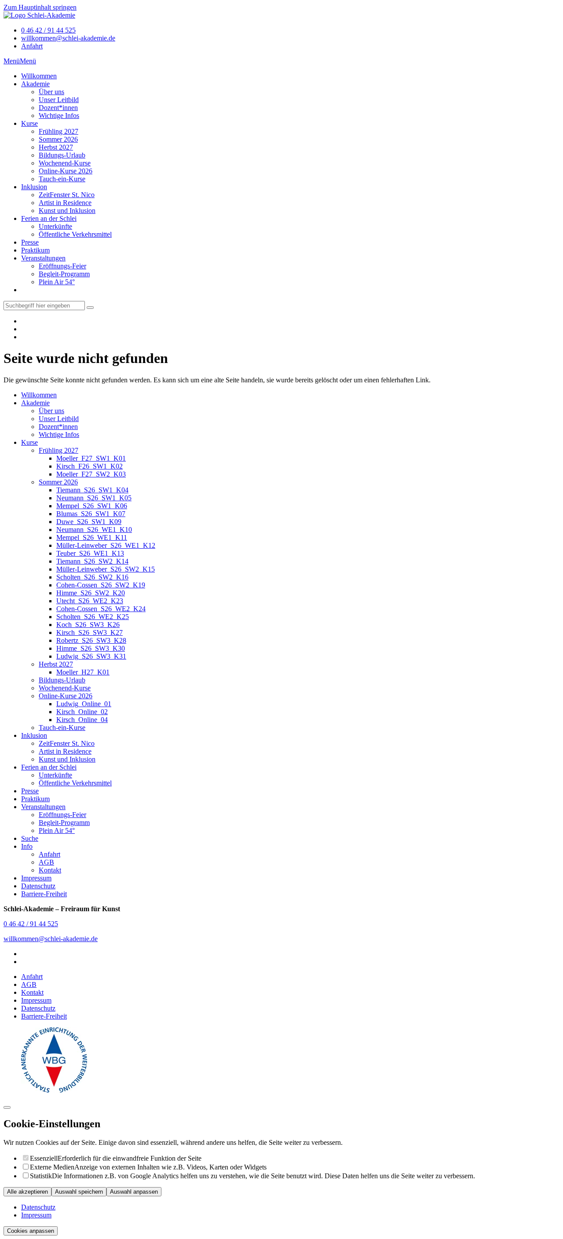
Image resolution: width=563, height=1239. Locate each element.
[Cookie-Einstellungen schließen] (7, 1107)
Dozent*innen (58, 107)
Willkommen (39, 76)
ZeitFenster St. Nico (67, 194)
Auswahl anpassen (134, 1191)
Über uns (51, 91)
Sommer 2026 (58, 139)
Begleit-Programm (64, 274)
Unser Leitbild (59, 99)
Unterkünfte (55, 226)
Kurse (29, 123)
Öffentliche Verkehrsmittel (75, 234)
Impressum (36, 1000)
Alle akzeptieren (27, 1191)
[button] (12, 61)
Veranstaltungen (43, 258)
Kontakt (32, 992)
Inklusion (34, 187)
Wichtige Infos (59, 115)
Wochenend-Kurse (65, 163)
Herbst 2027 (56, 147)
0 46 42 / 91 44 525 (48, 30)
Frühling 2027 (58, 131)
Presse (30, 242)
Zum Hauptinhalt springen (40, 7)
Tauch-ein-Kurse (62, 179)
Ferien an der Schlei (49, 218)
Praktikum (35, 250)
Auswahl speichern (79, 1191)
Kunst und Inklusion (67, 210)
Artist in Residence (65, 202)
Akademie (35, 84)
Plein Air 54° (57, 282)
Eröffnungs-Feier (62, 266)
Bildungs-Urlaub (62, 155)
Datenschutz (38, 1008)
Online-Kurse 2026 (65, 171)
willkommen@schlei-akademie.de (68, 38)
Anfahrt (32, 46)
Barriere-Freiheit (44, 1016)
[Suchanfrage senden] (90, 307)
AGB (29, 984)
